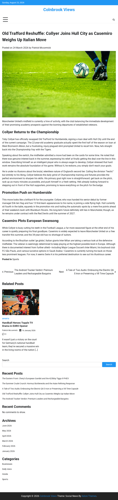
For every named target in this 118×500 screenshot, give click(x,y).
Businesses (7, 464)
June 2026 (7, 426)
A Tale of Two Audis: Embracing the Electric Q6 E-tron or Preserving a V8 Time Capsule (40, 389)
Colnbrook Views (59, 9)
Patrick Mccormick (41, 47)
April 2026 (6, 436)
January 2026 (8, 451)
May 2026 (6, 431)
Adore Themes (89, 496)
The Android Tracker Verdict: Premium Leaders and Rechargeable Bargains (35, 399)
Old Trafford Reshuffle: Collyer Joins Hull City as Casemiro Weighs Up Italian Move (38, 394)
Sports (15, 259)
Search (5, 360)
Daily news (7, 469)
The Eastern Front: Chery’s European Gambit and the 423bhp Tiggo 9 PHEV (35, 378)
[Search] (114, 20)
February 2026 (8, 446)
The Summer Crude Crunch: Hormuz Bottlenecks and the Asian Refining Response (38, 383)
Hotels (5, 474)
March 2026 (7, 441)
